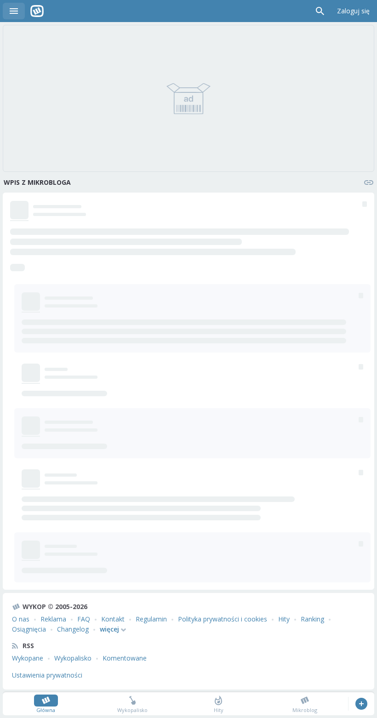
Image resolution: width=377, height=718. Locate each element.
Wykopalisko (72, 658)
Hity (284, 619)
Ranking (312, 619)
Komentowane (125, 658)
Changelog (73, 629)
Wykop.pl (37, 11)
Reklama (53, 619)
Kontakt (113, 619)
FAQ (83, 619)
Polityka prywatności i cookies (222, 619)
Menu (14, 11)
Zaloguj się (353, 10)
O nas (20, 619)
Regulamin (151, 619)
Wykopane (27, 658)
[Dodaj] (361, 703)
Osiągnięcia (29, 629)
